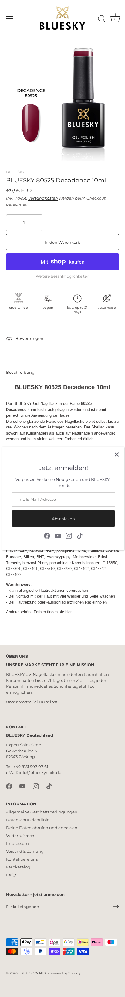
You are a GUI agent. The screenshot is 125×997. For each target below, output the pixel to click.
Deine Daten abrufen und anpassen (41, 827)
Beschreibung (20, 372)
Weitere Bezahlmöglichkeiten (62, 276)
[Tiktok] (80, 535)
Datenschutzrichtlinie (27, 819)
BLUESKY (15, 171)
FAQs (11, 874)
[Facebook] (47, 535)
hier (68, 612)
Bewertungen (28, 338)
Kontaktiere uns (22, 859)
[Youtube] (58, 535)
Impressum (17, 843)
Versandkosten (43, 198)
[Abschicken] (116, 907)
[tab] (23, 373)
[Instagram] (69, 535)
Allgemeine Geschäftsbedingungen (41, 812)
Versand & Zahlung (25, 851)
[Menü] (9, 18)
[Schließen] (116, 454)
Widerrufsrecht (21, 835)
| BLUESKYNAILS (32, 973)
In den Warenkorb (62, 242)
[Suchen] (101, 19)
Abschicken (63, 518)
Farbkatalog (18, 867)
